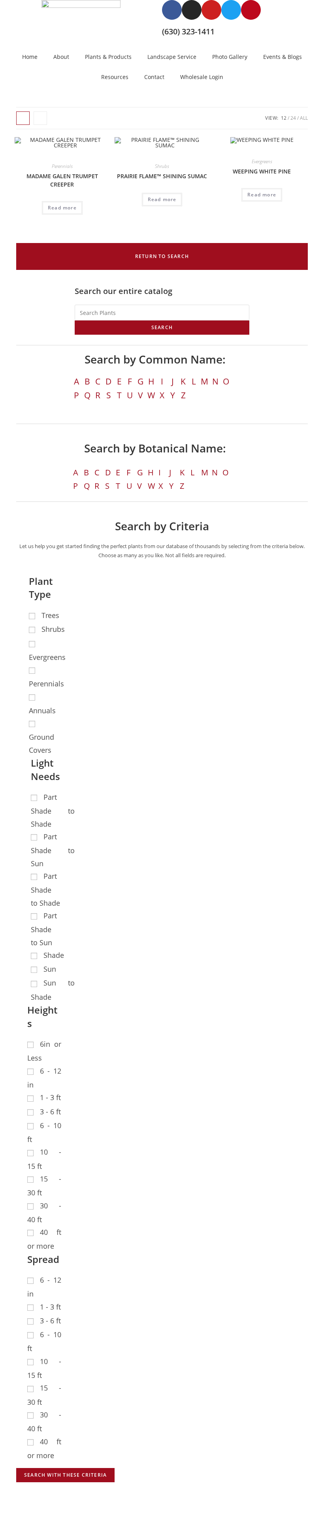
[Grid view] (23, 118)
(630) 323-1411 (188, 31)
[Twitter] (231, 10)
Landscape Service (171, 56)
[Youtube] (211, 10)
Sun (49, 969)
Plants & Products (108, 56)
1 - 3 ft (50, 1097)
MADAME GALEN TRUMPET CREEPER (62, 180)
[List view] (40, 118)
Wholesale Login (201, 77)
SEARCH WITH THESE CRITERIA (65, 1475)
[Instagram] (192, 10)
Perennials (62, 166)
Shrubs (162, 166)
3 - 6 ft (50, 1111)
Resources (114, 77)
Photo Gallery (229, 56)
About (61, 56)
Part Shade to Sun (53, 850)
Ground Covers (41, 743)
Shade (53, 955)
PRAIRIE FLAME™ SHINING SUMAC (162, 176)
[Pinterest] (251, 10)
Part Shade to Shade (53, 810)
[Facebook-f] (172, 10)
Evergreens (262, 161)
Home (30, 56)
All (304, 118)
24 (293, 118)
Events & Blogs (282, 56)
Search (162, 327)
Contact (154, 77)
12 (283, 118)
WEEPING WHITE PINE (262, 171)
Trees (50, 615)
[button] (162, 256)
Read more (62, 207)
